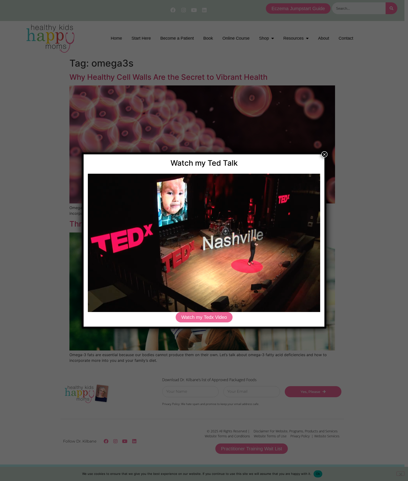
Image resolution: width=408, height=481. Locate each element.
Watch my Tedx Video (204, 317)
